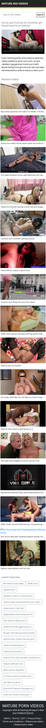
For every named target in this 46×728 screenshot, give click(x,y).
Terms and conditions (13, 721)
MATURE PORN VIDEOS (23, 705)
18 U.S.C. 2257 (18, 718)
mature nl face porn (12, 651)
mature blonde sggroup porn (17, 626)
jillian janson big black (13, 669)
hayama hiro (9, 589)
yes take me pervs (12, 682)
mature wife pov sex (13, 663)
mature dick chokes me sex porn (19, 639)
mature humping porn (14, 645)
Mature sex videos (34, 721)
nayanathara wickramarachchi (18, 614)
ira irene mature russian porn (17, 676)
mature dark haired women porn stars (22, 602)
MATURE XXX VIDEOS (15, 3)
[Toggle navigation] (40, 3)
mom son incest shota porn (16, 694)
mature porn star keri (13, 608)
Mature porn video (24, 724)
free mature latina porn (14, 620)
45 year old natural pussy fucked (19, 632)
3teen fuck (32, 583)
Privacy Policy (34, 718)
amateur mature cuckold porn (17, 595)
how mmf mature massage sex (18, 688)
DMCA (7, 718)
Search (40, 14)
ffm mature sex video (13, 583)
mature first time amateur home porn (21, 657)
